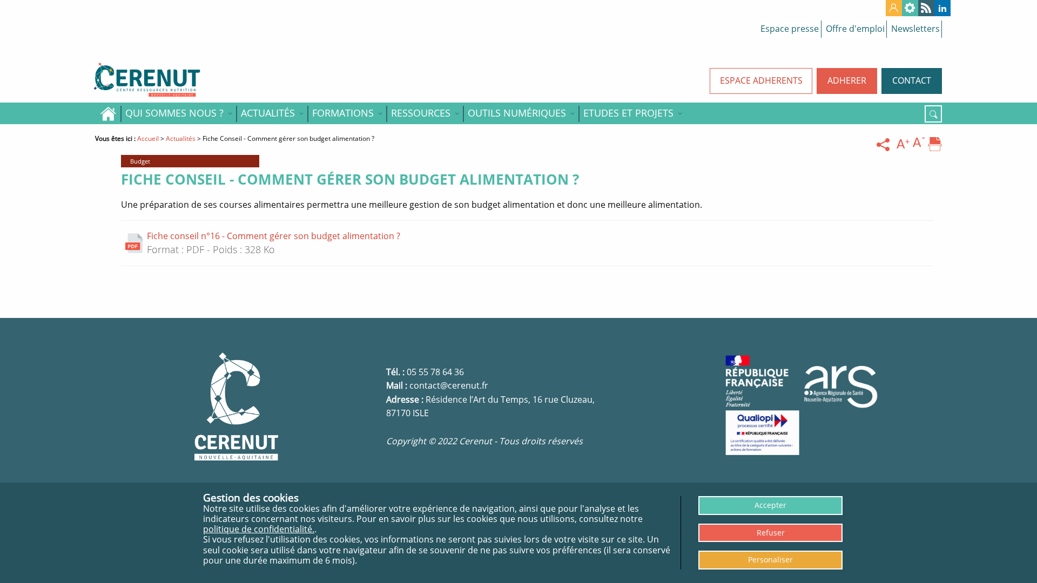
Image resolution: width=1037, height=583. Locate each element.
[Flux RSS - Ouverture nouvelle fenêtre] (926, 8)
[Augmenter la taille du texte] (903, 144)
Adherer (846, 80)
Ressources (420, 112)
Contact (911, 80)
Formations (343, 112)
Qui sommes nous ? (174, 112)
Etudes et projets (628, 112)
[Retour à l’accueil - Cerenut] (194, 80)
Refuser (771, 532)
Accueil (108, 113)
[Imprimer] (935, 144)
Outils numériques (517, 112)
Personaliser (770, 559)
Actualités (268, 112)
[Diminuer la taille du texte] (919, 144)
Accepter (770, 505)
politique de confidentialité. (258, 529)
